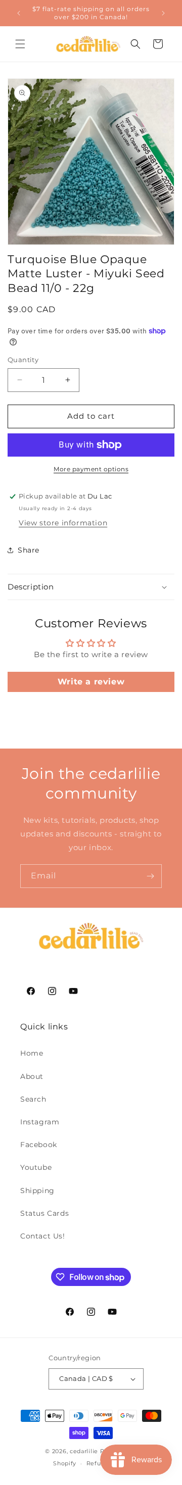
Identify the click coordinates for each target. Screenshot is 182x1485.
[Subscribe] (150, 876)
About (31, 1076)
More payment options (91, 469)
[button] (20, 44)
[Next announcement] (163, 13)
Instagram (39, 1121)
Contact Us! (42, 1236)
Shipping (37, 1190)
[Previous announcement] (19, 13)
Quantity (23, 360)
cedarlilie (84, 1451)
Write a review (91, 681)
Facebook (38, 1144)
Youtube (36, 1167)
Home (31, 1053)
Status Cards (44, 1213)
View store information (63, 522)
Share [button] (28, 550)
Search (33, 1099)
